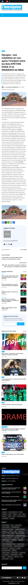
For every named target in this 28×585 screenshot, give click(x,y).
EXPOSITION (7, 249)
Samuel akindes (15, 552)
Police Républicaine (6, 550)
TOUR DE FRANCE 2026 (21, 516)
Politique (4, 516)
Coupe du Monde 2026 (13, 512)
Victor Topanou (5, 558)
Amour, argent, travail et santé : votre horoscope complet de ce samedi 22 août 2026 (10, 277)
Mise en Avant (5, 548)
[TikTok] (9, 1)
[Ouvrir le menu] (2, 15)
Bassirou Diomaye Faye (19, 529)
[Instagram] (9, 244)
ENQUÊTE (15, 514)
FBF (2, 542)
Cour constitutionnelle (7, 537)
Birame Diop (4, 531)
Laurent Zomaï (21, 544)
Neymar (18, 548)
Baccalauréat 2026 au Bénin (7, 529)
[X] (5, 1)
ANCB (12, 525)
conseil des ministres (20, 533)
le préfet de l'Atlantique (7, 546)
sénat (20, 554)
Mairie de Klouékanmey (18, 546)
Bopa (16, 531)
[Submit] (24, 567)
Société (9, 516)
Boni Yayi (11, 531)
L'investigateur (6, 577)
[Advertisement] (14, 33)
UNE (21, 556)
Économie (12, 518)
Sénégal (4, 556)
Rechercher (20, 324)
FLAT (18, 583)
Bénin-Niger (21, 531)
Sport (2, 282)
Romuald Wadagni (5, 552)
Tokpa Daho (10, 556)
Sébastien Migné (14, 554)
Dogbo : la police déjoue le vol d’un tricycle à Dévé (13, 454)
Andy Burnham (18, 525)
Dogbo (22, 537)
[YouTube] (7, 1)
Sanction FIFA (22, 552)
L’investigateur (11, 583)
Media (24, 514)
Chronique (4, 512)
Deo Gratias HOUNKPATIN (12, 87)
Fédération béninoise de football (9, 544)
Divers (3, 274)
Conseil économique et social (8, 535)
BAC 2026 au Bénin (5, 527)
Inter (20, 514)
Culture (3, 51)
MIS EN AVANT (12, 548)
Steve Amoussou (5, 554)
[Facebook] (2, 1)
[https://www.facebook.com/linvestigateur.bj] (18, 577)
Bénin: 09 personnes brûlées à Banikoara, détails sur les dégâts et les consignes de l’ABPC (10, 300)
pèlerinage (14, 550)
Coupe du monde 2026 (20, 535)
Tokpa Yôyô (16, 556)
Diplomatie (4, 514)
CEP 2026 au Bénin (10, 533)
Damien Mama (16, 537)
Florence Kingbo (9, 542)
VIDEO (12, 558)
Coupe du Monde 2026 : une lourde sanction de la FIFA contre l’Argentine (10, 285)
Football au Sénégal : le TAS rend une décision (12, 404)
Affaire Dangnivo (5, 525)
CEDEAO (3, 533)
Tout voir (24, 271)
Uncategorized (4, 297)
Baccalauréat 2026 (15, 527)
